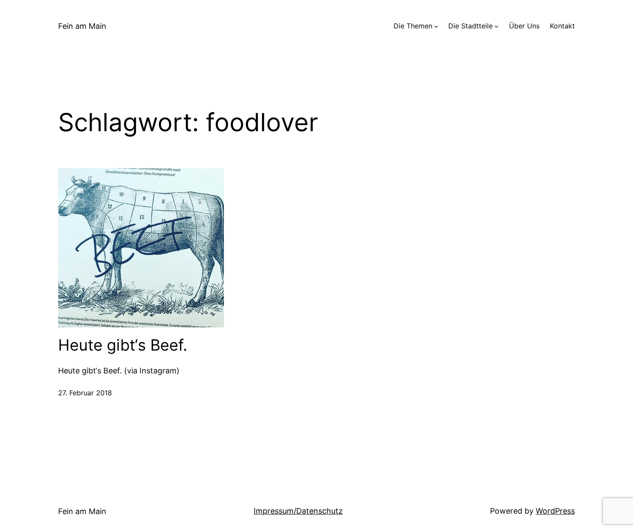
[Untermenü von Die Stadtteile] (496, 26)
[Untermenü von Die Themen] (436, 26)
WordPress (555, 510)
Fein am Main (82, 26)
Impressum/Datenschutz (298, 510)
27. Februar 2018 (85, 392)
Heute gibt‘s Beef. (122, 345)
